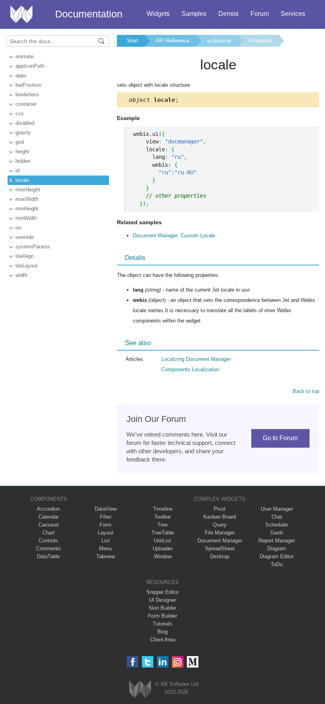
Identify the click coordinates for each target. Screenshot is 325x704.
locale (22, 180)
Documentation (88, 13)
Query (220, 525)
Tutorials (162, 624)
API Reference (172, 41)
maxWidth (26, 199)
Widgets (158, 13)
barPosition (28, 85)
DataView (106, 509)
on (18, 228)
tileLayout (26, 266)
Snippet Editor (162, 592)
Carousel (48, 525)
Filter (105, 517)
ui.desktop (219, 41)
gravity (23, 132)
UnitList (162, 541)
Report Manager (276, 541)
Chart (48, 533)
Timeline (162, 509)
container (25, 104)
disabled (24, 123)
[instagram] (178, 662)
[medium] (193, 662)
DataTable (48, 556)
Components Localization (190, 369)
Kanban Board (219, 517)
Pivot (220, 509)
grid (19, 142)
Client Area (162, 640)
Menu (105, 548)
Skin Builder (162, 608)
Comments (48, 548)
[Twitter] (147, 662)
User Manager (277, 509)
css (19, 113)
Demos (228, 13)
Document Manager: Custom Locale (174, 235)
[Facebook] (132, 662)
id (17, 171)
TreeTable (162, 533)
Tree (162, 525)
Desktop (219, 556)
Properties (260, 41)
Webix (140, 689)
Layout (105, 533)
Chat (276, 517)
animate (24, 56)
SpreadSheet (220, 548)
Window (163, 556)
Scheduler (276, 525)
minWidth (26, 218)
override (24, 237)
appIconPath (29, 66)
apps (21, 75)
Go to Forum (280, 438)
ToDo (277, 564)
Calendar (48, 517)
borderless (27, 94)
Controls (48, 541)
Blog (162, 632)
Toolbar (162, 517)
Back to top (305, 391)
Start (132, 41)
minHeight (26, 209)
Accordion (48, 509)
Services (293, 13)
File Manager (220, 533)
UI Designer (162, 600)
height (22, 152)
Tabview (105, 556)
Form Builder (162, 616)
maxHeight (27, 190)
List (105, 541)
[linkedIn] (163, 662)
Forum (259, 13)
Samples (194, 13)
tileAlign (24, 256)
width (21, 275)
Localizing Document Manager (196, 359)
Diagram (276, 548)
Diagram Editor (277, 556)
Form (105, 525)
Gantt (276, 533)
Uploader (163, 548)
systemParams (32, 247)
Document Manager (219, 541)
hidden (23, 161)
